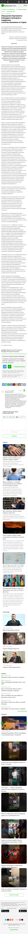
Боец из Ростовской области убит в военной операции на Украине (11, 689)
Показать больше (14, 894)
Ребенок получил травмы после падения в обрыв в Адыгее (12, 458)
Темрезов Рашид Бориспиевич (11, 667)
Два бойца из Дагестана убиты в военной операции (13, 703)
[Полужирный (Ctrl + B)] (4, 417)
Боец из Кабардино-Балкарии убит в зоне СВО (13, 683)
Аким (13, 390)
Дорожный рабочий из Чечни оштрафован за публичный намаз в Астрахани (13, 734)
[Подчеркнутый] (10, 417)
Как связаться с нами (11, 908)
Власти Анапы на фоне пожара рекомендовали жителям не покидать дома (13, 537)
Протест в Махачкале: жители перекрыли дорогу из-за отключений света (13, 814)
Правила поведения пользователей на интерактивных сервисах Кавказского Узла (14, 924)
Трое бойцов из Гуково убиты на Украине (13, 709)
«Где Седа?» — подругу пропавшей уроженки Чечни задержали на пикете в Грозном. (12, 789)
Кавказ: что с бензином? (9, 9)
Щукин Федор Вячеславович (11, 630)
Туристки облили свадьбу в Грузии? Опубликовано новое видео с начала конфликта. (11, 842)
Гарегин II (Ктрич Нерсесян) (11, 648)
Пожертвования (23, 908)
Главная (3, 11)
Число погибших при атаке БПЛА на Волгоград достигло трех (12, 696)
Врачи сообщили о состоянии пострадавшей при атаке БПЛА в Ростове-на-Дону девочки (12, 483)
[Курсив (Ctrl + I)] (7, 417)
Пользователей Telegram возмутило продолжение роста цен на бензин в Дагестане (13, 590)
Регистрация (14, 432)
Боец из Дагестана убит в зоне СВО (13, 566)
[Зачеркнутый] (13, 417)
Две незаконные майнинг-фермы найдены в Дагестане (12, 512)
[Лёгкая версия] (7, 1)
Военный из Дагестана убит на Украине (12, 677)
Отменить (14, 436)
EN (4, 1)
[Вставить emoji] (16, 417)
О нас (2, 908)
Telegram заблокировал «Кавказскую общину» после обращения (11, 866)
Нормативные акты (11, 11)
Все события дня (22, 711)
